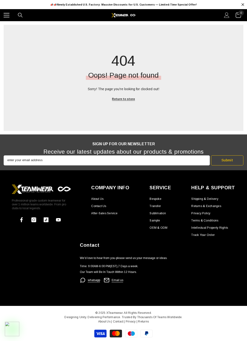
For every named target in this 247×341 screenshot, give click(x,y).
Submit (227, 160)
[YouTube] (58, 220)
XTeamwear (114, 313)
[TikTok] (46, 220)
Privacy (131, 321)
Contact (117, 321)
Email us (117, 280)
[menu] (6, 15)
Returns (143, 321)
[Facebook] (21, 220)
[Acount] (226, 15)
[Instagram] (34, 220)
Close (243, 4)
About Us (104, 321)
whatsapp (94, 280)
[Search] (20, 15)
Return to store (123, 99)
